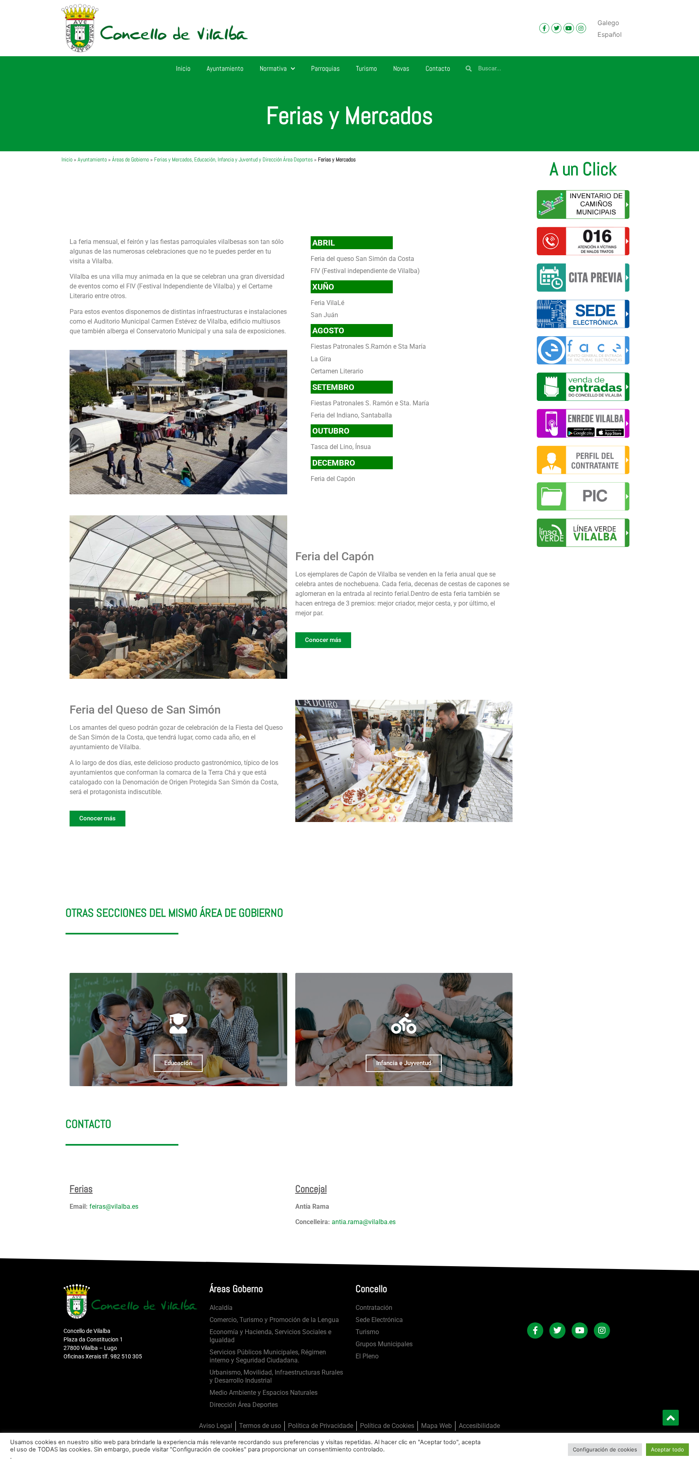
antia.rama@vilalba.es (364, 1222)
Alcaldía (221, 1307)
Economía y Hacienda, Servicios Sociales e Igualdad (270, 1336)
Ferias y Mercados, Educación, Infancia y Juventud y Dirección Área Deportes (233, 159)
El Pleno (367, 1356)
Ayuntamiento (225, 68)
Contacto (438, 68)
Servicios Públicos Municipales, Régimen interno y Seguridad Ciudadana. (268, 1356)
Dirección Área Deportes (244, 1405)
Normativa (273, 68)
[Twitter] (556, 28)
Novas (401, 68)
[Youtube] (568, 28)
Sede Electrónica (379, 1320)
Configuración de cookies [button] (605, 1449)
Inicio (183, 68)
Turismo (366, 68)
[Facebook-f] (544, 28)
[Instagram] (581, 28)
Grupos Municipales (384, 1344)
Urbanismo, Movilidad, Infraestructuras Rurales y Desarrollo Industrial (276, 1376)
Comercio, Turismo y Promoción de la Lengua (274, 1320)
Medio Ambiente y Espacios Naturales (264, 1392)
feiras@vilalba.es (113, 1206)
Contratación (374, 1307)
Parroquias (325, 68)
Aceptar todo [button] (667, 1449)
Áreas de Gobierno (130, 159)
